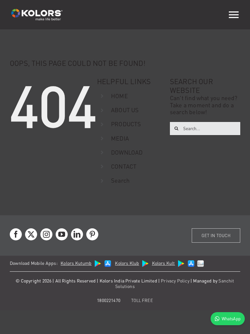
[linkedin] (77, 234)
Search (120, 180)
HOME (119, 95)
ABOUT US (125, 110)
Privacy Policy (175, 280)
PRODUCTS (126, 124)
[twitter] (31, 234)
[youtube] (62, 234)
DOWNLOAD (127, 152)
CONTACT (123, 166)
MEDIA (120, 138)
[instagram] (46, 234)
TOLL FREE (142, 300)
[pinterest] (92, 234)
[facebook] (16, 234)
